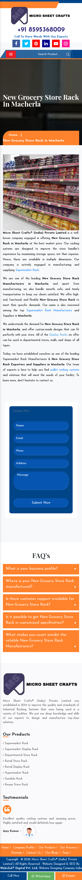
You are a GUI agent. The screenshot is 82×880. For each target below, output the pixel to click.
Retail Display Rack (17, 767)
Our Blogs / (52, 852)
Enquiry (70, 875)
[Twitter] (26, 43)
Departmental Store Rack (20, 755)
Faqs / (67, 852)
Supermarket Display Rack (21, 749)
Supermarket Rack (27, 270)
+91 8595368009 (41, 30)
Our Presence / (69, 847)
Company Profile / (24, 847)
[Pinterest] (36, 43)
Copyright (12, 859)
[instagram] (66, 43)
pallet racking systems (65, 370)
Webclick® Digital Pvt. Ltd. (19, 868)
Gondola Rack (13, 778)
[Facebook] (16, 43)
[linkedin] (46, 43)
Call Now (13, 875)
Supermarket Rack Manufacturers (49, 310)
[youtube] (56, 43)
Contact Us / (34, 852)
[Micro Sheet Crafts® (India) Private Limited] (41, 15)
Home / (6, 847)
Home (13, 135)
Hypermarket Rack (16, 773)
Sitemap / (17, 852)
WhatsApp (42, 876)
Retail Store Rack (15, 761)
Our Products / (48, 847)
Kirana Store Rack (16, 784)
